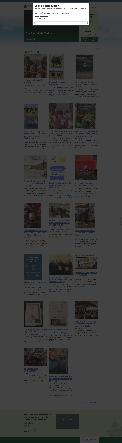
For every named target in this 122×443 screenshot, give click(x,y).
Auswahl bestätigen (61, 22)
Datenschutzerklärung (44, 16)
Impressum (37, 16)
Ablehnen (79, 22)
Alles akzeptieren (43, 22)
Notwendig (38, 18)
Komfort (43, 18)
